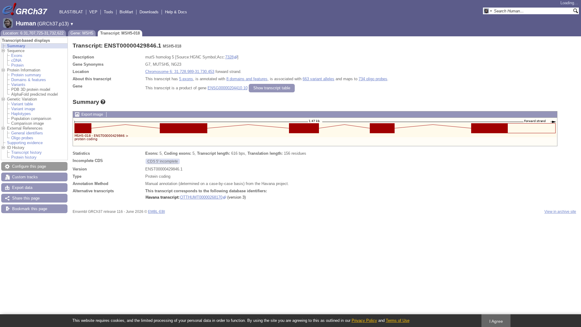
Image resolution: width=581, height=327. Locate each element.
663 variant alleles (318, 79)
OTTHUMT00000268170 (201, 197)
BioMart (126, 12)
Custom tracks (25, 177)
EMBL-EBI (156, 211)
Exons (16, 55)
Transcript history (26, 152)
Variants (18, 84)
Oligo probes (22, 138)
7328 (229, 57)
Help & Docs (176, 12)
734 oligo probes (373, 79)
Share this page (26, 198)
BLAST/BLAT (71, 12)
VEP (93, 12)
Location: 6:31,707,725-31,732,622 (33, 33)
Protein (17, 65)
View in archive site (560, 211)
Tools (108, 12)
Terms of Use (397, 320)
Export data (22, 187)
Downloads (149, 12)
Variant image (23, 109)
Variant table (22, 104)
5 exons (186, 79)
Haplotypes (21, 113)
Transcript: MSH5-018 (120, 33)
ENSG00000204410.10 (228, 88)
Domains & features (28, 80)
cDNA (16, 60)
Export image (92, 114)
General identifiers (27, 133)
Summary (16, 46)
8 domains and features (247, 79)
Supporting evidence (25, 142)
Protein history (24, 157)
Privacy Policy (364, 320)
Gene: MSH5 (82, 33)
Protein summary (26, 75)
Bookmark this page (29, 208)
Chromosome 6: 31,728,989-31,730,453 (179, 71)
